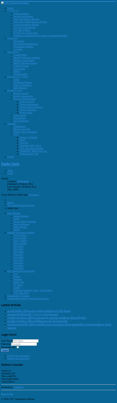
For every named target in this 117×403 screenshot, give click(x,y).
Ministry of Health (28, 137)
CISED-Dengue (21, 66)
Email (10, 173)
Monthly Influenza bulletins (26, 57)
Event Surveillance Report (26, 24)
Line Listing (19, 68)
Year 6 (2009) (20, 243)
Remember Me (8, 347)
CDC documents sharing (31, 148)
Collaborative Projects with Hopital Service (28, 298)
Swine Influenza (21, 224)
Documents (18, 41)
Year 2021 (18, 260)
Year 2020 (18, 257)
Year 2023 (18, 265)
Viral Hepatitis (20, 74)
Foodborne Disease (22, 82)
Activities (18, 49)
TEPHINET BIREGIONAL (33, 151)
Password (6, 344)
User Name (6, 340)
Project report (26, 112)
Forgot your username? (18, 355)
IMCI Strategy (20, 88)
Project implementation (24, 99)
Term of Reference (22, 85)
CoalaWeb (18, 387)
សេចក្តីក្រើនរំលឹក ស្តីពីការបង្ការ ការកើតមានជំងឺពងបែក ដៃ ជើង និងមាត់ (39, 311)
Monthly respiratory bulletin (20, 232)
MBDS (16, 71)
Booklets (17, 279)
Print (10, 170)
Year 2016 (18, 252)
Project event (19, 115)
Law (15, 274)
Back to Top (7, 394)
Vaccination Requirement (25, 44)
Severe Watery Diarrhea (24, 221)
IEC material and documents (21, 205)
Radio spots (23, 181)
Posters (16, 276)
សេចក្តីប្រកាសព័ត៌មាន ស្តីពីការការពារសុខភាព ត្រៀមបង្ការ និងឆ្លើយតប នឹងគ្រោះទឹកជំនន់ (46, 318)
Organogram (19, 126)
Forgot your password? (18, 358)
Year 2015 (18, 249)
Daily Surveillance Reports (26, 19)
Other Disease (20, 227)
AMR (16, 79)
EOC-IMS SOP (21, 293)
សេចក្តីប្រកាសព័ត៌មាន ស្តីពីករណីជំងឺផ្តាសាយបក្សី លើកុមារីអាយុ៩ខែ (37, 321)
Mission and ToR (21, 129)
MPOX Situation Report (25, 63)
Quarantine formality (23, 46)
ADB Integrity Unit (29, 154)
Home (10, 202)
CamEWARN (20, 55)
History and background (25, 132)
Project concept (20, 93)
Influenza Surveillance (24, 60)
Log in (5, 350)
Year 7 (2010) (20, 241)
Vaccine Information (23, 16)
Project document (28, 110)
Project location (27, 101)
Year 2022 (18, 263)
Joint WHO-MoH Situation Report (30, 22)
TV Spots (18, 285)
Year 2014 (18, 246)
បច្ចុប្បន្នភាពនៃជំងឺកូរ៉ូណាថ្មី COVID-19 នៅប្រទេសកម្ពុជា (32, 314)
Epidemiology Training (18, 296)
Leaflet (16, 287)
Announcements (21, 13)
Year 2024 (18, 268)
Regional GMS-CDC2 (30, 145)
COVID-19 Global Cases (25, 33)
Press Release (13, 213)
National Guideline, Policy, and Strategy (32, 290)
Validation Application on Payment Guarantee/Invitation (40, 35)
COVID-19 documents (24, 27)
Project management (23, 96)
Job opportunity (20, 121)
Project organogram (29, 104)
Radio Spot (10, 163)
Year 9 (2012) (20, 235)
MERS (16, 230)
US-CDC (24, 143)
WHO (22, 140)
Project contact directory (31, 107)
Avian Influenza (21, 216)
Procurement (19, 118)
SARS (16, 219)
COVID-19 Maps (21, 30)
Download (34, 194)
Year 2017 (18, 254)
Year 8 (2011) (20, 238)
